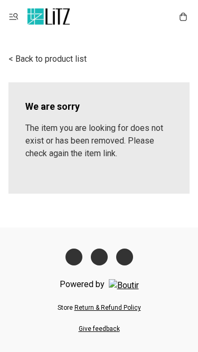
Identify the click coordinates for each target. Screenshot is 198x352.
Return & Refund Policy (107, 307)
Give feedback (99, 328)
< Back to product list (47, 59)
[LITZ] (48, 16)
